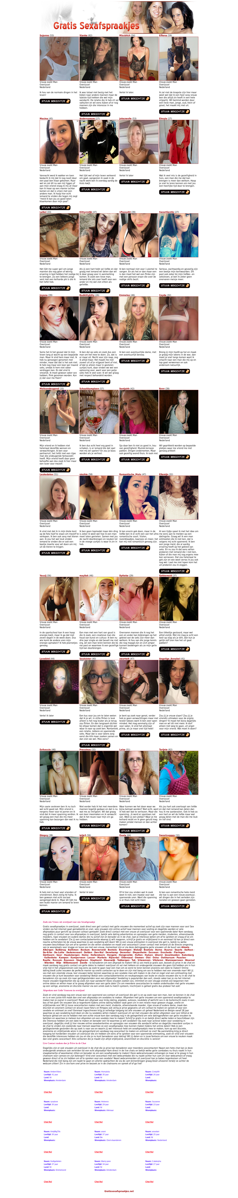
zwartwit (124, 658)
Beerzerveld (99, 949)
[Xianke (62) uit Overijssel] (99, 80)
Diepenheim (140, 952)
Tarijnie (163, 749)
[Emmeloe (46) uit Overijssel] (139, 339)
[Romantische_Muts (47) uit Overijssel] (139, 518)
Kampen (63, 957)
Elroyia (163, 118)
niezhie (83, 474)
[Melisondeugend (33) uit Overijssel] (59, 433)
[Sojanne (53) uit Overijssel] (59, 80)
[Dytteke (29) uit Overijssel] (139, 620)
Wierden (49, 962)
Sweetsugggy (167, 835)
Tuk (134, 960)
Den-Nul (98, 952)
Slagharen (82, 960)
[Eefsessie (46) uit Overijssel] (59, 794)
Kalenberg (188, 955)
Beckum (85, 949)
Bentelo (112, 949)
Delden (88, 952)
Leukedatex (46, 474)
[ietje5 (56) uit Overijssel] (99, 879)
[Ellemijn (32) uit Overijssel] (178, 518)
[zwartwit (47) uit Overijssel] (139, 703)
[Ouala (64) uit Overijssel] (139, 879)
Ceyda (162, 295)
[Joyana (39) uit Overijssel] (59, 339)
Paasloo (181, 957)
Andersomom (87, 118)
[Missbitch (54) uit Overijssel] (139, 80)
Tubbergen (123, 960)
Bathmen (73, 949)
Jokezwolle (125, 118)
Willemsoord (70, 962)
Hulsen (149, 955)
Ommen (139, 957)
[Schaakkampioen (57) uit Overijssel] (99, 433)
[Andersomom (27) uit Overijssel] (99, 163)
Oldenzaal (127, 957)
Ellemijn (163, 474)
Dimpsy (44, 835)
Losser (91, 957)
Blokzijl (138, 949)
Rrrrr (162, 388)
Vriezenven (144, 960)
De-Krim (47, 952)
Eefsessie (45, 749)
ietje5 (82, 835)
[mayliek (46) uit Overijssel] (99, 620)
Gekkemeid (165, 575)
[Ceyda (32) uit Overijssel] (178, 339)
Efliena (163, 35)
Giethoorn (48, 955)
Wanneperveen (174, 960)
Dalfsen (188, 949)
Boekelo (148, 949)
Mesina (44, 118)
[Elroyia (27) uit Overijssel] (178, 163)
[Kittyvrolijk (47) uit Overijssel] (99, 256)
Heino (85, 955)
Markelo (102, 957)
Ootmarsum (168, 957)
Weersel (190, 960)
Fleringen (179, 952)
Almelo (185, 947)
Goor (59, 955)
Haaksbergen (72, 955)
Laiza (122, 749)
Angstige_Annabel (169, 658)
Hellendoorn (98, 955)
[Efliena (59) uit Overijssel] (178, 80)
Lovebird (45, 658)
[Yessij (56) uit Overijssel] (59, 620)
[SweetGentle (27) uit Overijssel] (178, 256)
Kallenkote (50, 957)
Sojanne (44, 35)
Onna (156, 957)
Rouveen (69, 960)
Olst (148, 957)
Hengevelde (126, 955)
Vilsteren (158, 960)
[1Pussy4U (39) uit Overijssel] (139, 256)
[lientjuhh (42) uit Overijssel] (139, 433)
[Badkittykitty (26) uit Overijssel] (99, 339)
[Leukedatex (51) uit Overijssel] (59, 518)
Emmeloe (124, 295)
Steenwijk (109, 960)
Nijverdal (114, 957)
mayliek (83, 575)
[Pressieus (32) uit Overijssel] (99, 794)
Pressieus (85, 749)
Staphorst (96, 960)
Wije (58, 962)
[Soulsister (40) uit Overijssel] (99, 703)
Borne (158, 949)
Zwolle (83, 962)
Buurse (168, 949)
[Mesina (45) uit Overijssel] (59, 163)
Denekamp (112, 952)
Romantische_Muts (130, 474)
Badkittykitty (86, 295)
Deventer (125, 952)
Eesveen (154, 952)
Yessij (43, 575)
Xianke (83, 35)
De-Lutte (59, 952)
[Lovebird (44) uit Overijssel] (59, 703)
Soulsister (85, 658)
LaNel (43, 212)
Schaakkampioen (89, 388)
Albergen (48, 949)
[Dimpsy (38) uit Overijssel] (59, 879)
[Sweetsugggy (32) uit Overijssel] (178, 879)
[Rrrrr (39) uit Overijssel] (178, 433)
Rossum (57, 960)
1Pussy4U (125, 212)
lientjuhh (124, 388)
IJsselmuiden (172, 955)
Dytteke (123, 575)
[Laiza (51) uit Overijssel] (139, 794)
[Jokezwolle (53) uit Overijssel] (139, 163)
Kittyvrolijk (85, 212)
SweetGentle (166, 212)
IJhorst (159, 955)
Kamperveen (78, 957)
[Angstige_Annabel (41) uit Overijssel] (178, 703)
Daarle (178, 949)
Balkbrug (61, 949)
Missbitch (124, 35)
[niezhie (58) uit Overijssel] (99, 518)
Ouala (122, 835)
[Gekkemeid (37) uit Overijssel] (178, 620)
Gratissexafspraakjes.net (119, 1191)
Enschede (166, 952)
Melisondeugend (49, 388)
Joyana (44, 295)
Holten (139, 955)
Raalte (47, 960)
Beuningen (125, 949)
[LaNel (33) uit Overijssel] (59, 256)
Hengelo (112, 955)
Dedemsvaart (74, 952)
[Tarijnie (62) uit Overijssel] (178, 794)
